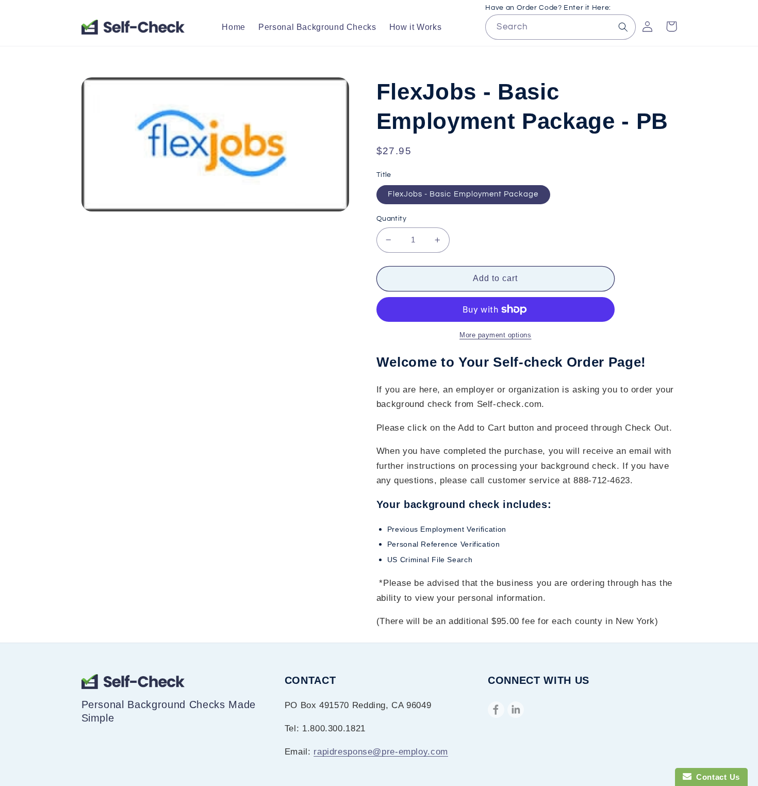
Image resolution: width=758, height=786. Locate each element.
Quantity (391, 218)
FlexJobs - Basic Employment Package (463, 194)
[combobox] (560, 27)
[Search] (623, 27)
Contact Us (715, 777)
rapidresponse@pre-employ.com (381, 752)
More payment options (495, 335)
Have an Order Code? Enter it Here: (548, 7)
